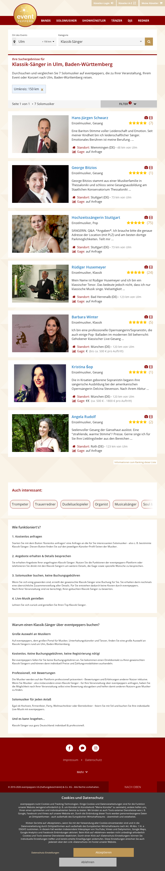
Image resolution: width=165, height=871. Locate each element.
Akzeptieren (104, 852)
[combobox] (31, 41)
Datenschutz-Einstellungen (45, 852)
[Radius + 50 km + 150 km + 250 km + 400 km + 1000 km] (49, 42)
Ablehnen (87, 862)
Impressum (70, 760)
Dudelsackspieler (75, 504)
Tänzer (116, 20)
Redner (143, 20)
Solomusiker (66, 20)
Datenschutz (93, 760)
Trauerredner (45, 504)
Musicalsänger (126, 504)
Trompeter (20, 504)
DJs (130, 20)
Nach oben (133, 787)
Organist (101, 504)
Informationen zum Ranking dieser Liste (135, 462)
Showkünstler (94, 20)
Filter (125, 103)
